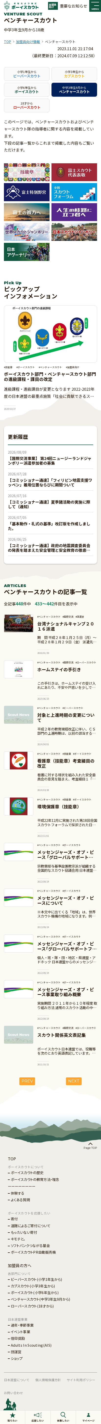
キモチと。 (18, 1238)
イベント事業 (20, 1331)
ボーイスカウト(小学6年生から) (35, 1292)
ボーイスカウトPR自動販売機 (33, 1252)
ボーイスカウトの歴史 (27, 1172)
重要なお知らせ (73, 6)
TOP (7, 41)
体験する (17, 1193)
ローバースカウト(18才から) (32, 1306)
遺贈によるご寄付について (30, 1225)
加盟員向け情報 (28, 41)
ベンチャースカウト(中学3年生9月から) (40, 1299)
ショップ (17, 1358)
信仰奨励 (18, 1338)
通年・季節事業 (22, 1325)
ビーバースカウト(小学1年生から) (36, 1279)
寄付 (14, 1218)
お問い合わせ (13, 1392)
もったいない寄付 (24, 1232)
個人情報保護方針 (48, 1379)
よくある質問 (20, 1199)
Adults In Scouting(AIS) (31, 1345)
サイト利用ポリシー (81, 1379)
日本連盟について (16, 1379)
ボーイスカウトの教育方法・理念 (35, 1179)
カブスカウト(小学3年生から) (33, 1285)
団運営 (16, 1351)
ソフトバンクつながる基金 (30, 1245)
